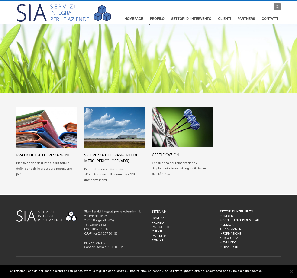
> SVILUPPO (228, 242)
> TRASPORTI (229, 247)
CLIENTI (157, 231)
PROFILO (158, 222)
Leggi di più (279, 271)
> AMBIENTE (228, 216)
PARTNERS (159, 236)
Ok (266, 271)
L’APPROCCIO (161, 227)
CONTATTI (159, 240)
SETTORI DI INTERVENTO (236, 211)
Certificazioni (166, 154)
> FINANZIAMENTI (232, 229)
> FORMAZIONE (230, 233)
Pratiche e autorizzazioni (42, 155)
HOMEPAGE (160, 218)
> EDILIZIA (226, 224)
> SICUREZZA (229, 238)
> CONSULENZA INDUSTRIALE (240, 220)
